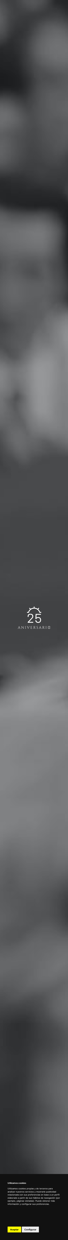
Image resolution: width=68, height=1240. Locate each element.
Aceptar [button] (14, 1229)
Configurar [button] (30, 1229)
